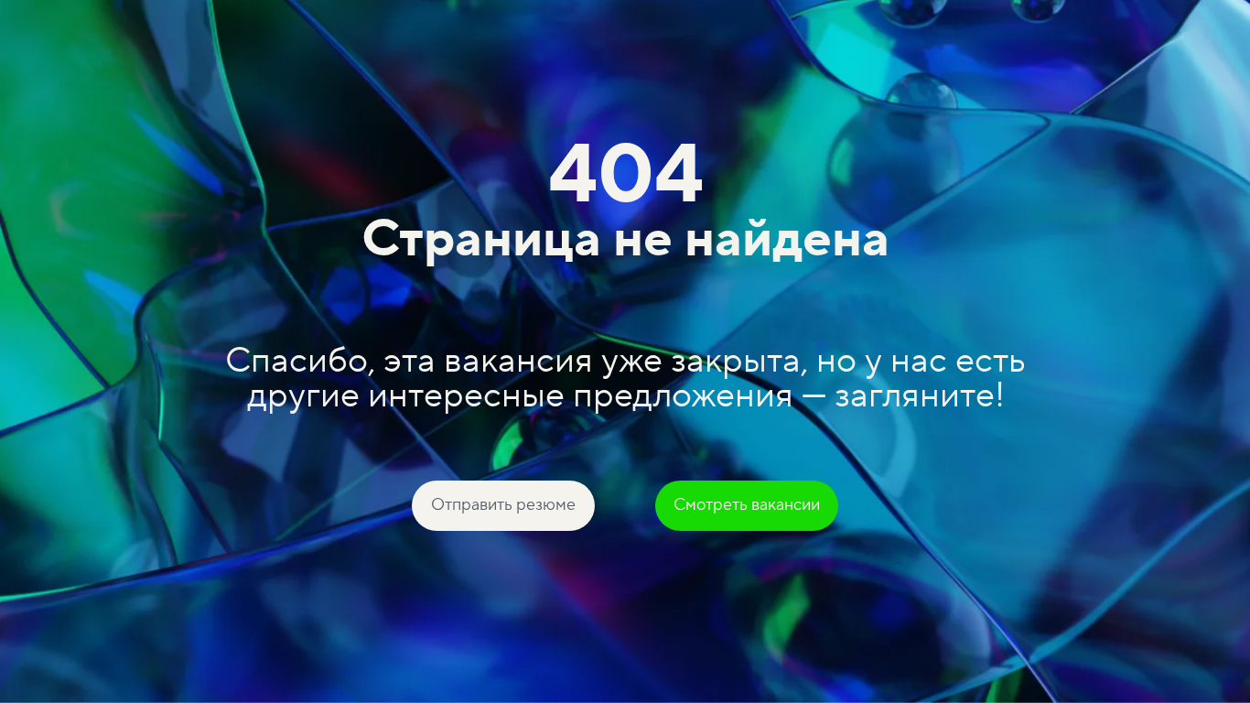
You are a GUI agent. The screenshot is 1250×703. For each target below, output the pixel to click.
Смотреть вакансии (746, 504)
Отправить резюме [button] (503, 504)
